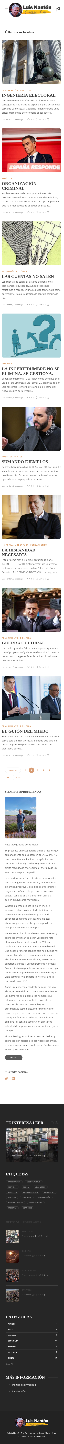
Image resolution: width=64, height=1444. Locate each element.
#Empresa (12, 1192)
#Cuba (26, 1187)
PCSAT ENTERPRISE (36, 1436)
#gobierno (49, 1192)
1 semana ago (16, 1155)
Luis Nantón (19, 1391)
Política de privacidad (24, 1384)
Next (18, 777)
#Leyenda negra (15, 1203)
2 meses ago (18, 119)
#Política (12, 1208)
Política (25, 90)
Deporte (32, 1335)
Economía (8, 271)
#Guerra (12, 1197)
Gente (32, 1357)
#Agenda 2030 (14, 1182)
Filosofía (32, 1352)
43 (8, 777)
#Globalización (30, 1192)
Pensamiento (38, 545)
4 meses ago (18, 755)
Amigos (32, 1323)
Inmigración (10, 90)
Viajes (18, 456)
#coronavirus (33, 1182)
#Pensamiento (35, 1203)
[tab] (12, 1222)
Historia (7, 545)
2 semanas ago (28, 1255)
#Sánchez (27, 1208)
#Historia (26, 1197)
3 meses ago (18, 397)
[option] (32, 1145)
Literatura (22, 545)
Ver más (14, 1057)
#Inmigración (44, 1197)
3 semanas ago (28, 1275)
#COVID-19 (12, 1187)
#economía (40, 1187)
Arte (32, 1329)
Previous (13, 770)
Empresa (7, 363)
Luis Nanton (7, 119)
